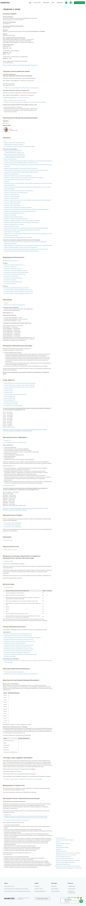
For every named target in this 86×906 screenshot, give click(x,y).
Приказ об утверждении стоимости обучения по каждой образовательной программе (22, 637)
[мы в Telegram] (71, 2)
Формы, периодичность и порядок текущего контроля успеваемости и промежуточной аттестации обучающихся (28, 245)
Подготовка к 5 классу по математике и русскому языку (16, 888)
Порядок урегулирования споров (11, 226)
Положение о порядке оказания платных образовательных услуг (18, 633)
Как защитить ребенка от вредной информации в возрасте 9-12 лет (18, 291)
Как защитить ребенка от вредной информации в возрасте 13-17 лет (18, 293)
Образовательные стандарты (62, 847)
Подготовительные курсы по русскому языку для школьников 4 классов (19, 641)
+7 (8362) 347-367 (71, 886)
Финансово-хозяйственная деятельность (65, 858)
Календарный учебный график (10, 402)
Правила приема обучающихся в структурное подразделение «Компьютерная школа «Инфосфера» (25, 241)
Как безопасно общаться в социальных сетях (13, 264)
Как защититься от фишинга (10, 279)
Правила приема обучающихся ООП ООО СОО (14, 154)
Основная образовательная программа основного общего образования (19, 385)
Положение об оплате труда (10, 215)
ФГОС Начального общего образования (12, 523)
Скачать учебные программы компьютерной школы (15, 442)
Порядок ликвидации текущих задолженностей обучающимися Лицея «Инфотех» (21, 222)
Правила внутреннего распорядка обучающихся (14, 142)
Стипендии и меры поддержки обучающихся (65, 862)
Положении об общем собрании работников (13, 216)
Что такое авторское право (10, 283)
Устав (5, 140)
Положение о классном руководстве (12, 196)
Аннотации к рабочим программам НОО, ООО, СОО (15, 394)
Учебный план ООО (8, 390)
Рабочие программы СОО (9, 400)
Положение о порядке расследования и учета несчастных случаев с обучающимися (22, 220)
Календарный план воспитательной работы (13, 405)
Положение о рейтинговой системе (11, 203)
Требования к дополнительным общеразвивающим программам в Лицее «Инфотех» (22, 230)
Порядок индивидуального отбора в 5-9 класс (15, 155)
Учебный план (7, 440)
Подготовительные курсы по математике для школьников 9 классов (18, 648)
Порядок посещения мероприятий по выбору (14, 224)
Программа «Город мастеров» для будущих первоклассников (17, 652)
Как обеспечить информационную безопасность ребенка (16, 287)
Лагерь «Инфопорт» (55, 891)
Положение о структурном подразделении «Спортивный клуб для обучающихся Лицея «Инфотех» (25, 102)
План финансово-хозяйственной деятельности (14, 672)
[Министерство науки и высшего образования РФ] (81, 898)
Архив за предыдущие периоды (28, 146)
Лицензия (6, 303)
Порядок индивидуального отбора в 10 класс (15, 157)
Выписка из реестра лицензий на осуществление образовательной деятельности (20, 65)
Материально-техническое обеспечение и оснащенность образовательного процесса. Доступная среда (68, 853)
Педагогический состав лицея (10, 549)
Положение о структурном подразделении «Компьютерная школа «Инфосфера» (21, 87)
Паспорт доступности (8, 587)
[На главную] (7, 2)
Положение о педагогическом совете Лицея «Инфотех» (16, 192)
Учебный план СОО (8, 392)
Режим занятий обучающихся (10, 159)
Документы (58, 841)
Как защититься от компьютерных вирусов (13, 278)
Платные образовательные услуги (63, 856)
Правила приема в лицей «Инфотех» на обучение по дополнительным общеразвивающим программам (26, 228)
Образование (59, 845)
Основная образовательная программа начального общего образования (19, 383)
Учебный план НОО (8, 388)
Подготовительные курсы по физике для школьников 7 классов (18, 647)
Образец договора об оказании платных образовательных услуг (18, 635)
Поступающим (46, 2)
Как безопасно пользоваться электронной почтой (14, 274)
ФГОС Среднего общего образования (12, 524)
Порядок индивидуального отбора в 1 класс (14, 152)
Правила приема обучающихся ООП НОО (13, 150)
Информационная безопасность (11, 260)
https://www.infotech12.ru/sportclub (21, 97)
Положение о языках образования (11, 174)
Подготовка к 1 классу (9, 886)
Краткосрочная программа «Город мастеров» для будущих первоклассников (20, 654)
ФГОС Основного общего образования (12, 526)
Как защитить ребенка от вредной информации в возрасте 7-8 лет (18, 289)
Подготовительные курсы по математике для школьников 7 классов (18, 645)
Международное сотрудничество (63, 864)
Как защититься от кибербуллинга (11, 276)
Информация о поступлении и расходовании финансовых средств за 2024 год (21, 673)
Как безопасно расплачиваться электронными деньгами (16, 272)
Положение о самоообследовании (11, 198)
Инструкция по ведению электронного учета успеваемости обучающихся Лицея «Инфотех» (23, 177)
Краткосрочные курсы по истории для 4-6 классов (15, 643)
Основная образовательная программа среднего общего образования (19, 387)
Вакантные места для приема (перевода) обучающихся (67, 860)
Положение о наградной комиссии (11, 194)
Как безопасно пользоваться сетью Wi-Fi (13, 268)
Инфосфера (54, 886)
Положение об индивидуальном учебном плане (14, 213)
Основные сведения (60, 838)
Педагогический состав (61, 851)
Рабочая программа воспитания (11, 403)
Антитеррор (6, 181)
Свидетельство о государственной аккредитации (14, 304)
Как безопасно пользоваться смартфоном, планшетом (15, 270)
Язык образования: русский (9, 427)
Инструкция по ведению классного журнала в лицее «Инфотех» (17, 175)
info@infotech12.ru (72, 888)
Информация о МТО (8, 561)
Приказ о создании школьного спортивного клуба (15, 100)
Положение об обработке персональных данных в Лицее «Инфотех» (18, 190)
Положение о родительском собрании (12, 205)
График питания (7, 814)
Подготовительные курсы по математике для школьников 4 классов (18, 639)
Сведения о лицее (39, 888)
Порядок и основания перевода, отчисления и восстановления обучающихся (21, 168)
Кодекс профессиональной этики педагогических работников (17, 179)
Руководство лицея (8, 540)
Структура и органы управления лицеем (64, 839)
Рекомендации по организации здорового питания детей (16, 820)
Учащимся (37, 886)
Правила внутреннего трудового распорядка (13, 144)
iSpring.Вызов (60, 2)
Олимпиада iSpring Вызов (40, 891)
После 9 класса (37, 2)
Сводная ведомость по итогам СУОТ (12, 231)
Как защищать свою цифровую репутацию (13, 281)
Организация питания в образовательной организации (68, 866)
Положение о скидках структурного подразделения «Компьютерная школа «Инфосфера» (23, 779)
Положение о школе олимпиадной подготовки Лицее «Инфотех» (18, 207)
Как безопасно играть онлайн (10, 266)
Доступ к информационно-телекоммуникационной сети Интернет (18, 237)
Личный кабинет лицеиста (42, 898)
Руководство (58, 849)
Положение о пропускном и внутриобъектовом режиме (16, 218)
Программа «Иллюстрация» (10, 656)
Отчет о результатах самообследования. (12, 146)
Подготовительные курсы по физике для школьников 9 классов (18, 650)
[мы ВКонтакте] (66, 2)
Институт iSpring (54, 888)
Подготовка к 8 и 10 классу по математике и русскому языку (17, 891)
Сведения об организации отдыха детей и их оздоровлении (69, 867)
